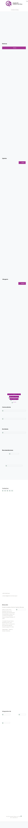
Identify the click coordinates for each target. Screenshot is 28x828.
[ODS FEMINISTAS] (14, 402)
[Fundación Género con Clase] (14, 4)
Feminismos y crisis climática (17, 150)
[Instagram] (15, 819)
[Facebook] (10, 819)
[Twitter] (12, 819)
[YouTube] (14, 819)
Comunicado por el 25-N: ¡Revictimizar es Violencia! (11, 387)
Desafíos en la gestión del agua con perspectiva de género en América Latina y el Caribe (5, 268)
